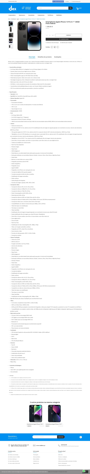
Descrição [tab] (32, 57)
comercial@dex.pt (40, 445)
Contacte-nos (36, 461)
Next (42, 36)
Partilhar (52, 47)
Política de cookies (62, 459)
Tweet (55, 47)
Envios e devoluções (62, 463)
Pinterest (58, 47)
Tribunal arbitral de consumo (64, 465)
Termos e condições (62, 457)
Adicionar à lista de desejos (53, 42)
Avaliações (57, 57)
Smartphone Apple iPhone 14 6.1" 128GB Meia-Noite (35, 424)
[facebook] (81, 437)
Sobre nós (60, 454)
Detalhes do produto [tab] (45, 57)
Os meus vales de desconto (14, 463)
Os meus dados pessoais (13, 461)
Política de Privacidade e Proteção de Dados (57, 471)
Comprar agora (64, 39)
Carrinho (68, 35)
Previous (16, 36)
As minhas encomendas (13, 454)
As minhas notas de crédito (14, 457)
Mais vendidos (36, 459)
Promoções (35, 454)
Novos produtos (36, 457)
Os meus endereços (12, 459)
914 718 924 (28, 9)
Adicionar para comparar (66, 42)
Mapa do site (36, 463)
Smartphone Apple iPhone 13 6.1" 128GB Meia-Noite (54, 424)
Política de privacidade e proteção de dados (67, 461)
